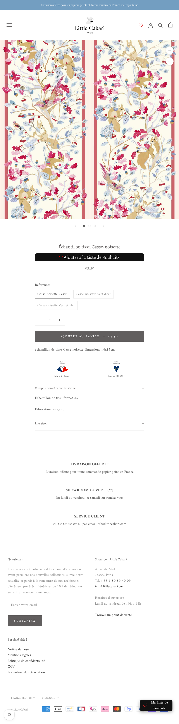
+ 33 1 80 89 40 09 (116, 581)
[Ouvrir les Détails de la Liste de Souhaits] (143, 25)
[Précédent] (75, 226)
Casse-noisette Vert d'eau (93, 294)
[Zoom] (170, 50)
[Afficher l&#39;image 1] (84, 226)
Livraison (41, 423)
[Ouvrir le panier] (170, 24)
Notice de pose (18, 649)
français (48, 698)
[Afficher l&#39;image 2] (89, 226)
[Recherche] (160, 25)
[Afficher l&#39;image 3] (95, 226)
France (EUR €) (21, 698)
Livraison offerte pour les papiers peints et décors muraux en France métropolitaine (89, 5)
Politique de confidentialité (26, 661)
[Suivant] (103, 226)
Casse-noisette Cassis (52, 294)
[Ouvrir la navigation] (9, 25)
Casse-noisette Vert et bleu (56, 305)
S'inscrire (25, 621)
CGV (11, 667)
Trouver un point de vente (113, 615)
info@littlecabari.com (109, 586)
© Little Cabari (19, 709)
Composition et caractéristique (55, 388)
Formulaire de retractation (26, 672)
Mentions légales (19, 655)
